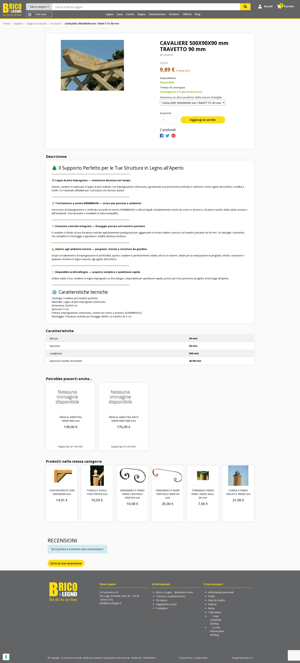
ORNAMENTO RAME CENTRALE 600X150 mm (168, 494)
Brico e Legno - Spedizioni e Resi (174, 592)
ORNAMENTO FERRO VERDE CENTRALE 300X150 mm (132, 494)
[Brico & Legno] (12, 9)
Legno (109, 14)
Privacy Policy (186, 657)
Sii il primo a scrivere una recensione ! (77, 549)
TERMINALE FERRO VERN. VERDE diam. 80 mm (202, 494)
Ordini (211, 596)
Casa (120, 14)
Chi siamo (161, 600)
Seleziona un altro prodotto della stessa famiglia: (191, 97)
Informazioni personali (220, 592)
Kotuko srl (247, 657)
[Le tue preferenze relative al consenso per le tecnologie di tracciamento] (6, 657)
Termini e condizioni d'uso (170, 596)
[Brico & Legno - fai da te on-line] (63, 591)
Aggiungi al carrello (203, 120)
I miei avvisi (214, 612)
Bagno (141, 14)
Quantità (165, 113)
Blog (197, 14)
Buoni (211, 608)
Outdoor (174, 14)
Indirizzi (212, 604)
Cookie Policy (200, 657)
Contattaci (162, 608)
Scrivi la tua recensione (66, 563)
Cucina (130, 14)
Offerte (187, 14)
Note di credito (216, 600)
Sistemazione (157, 14)
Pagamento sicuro (166, 604)
